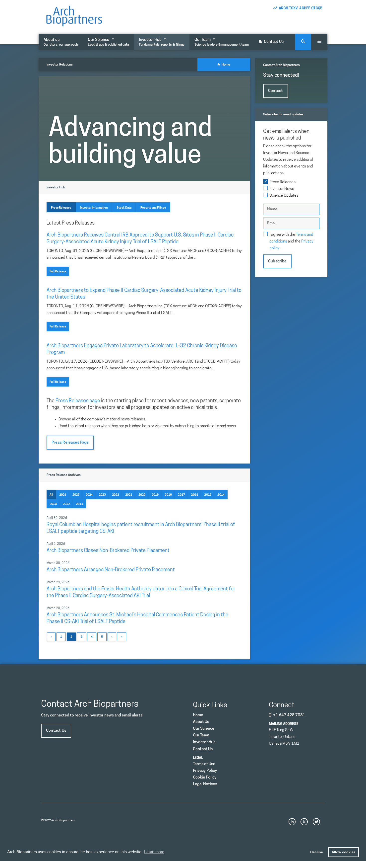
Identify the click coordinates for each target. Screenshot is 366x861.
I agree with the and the (291, 241)
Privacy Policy (205, 771)
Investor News (281, 189)
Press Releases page (78, 400)
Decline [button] (316, 852)
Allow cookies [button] (344, 852)
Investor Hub (161, 42)
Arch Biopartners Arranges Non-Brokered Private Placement (111, 569)
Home (225, 64)
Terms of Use (204, 764)
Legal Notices (205, 784)
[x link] (304, 821)
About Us (201, 722)
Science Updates (284, 196)
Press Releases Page (70, 443)
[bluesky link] (316, 821)
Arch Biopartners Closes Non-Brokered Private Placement (108, 550)
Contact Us (274, 42)
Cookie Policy (204, 778)
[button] (319, 42)
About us (61, 42)
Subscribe (277, 261)
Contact (275, 91)
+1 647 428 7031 (289, 715)
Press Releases (282, 182)
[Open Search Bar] (303, 42)
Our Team (221, 42)
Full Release (58, 271)
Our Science (108, 42)
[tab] (61, 207)
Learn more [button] (154, 852)
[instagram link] (292, 821)
